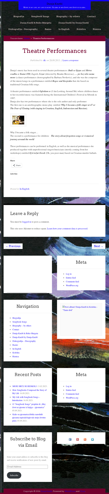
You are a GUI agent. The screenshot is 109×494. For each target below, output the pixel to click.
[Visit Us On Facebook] (70, 442)
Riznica (97, 29)
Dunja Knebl (54, 3)
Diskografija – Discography (23, 29)
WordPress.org (72, 285)
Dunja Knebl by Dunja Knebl (73, 23)
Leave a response (71, 60)
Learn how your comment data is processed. (67, 228)
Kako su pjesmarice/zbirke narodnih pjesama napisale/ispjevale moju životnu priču (29, 417)
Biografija (18, 16)
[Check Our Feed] (85, 442)
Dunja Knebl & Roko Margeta (35, 23)
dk (44, 60)
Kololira (81, 29)
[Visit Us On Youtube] (77, 442)
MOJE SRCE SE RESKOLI (24, 386)
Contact (91, 16)
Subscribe (14, 475)
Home (27, 38)
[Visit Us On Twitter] (92, 442)
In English (64, 29)
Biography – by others (68, 16)
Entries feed (71, 277)
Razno (48, 29)
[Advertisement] (27, 275)
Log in (69, 273)
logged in (26, 221)
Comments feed (72, 281)
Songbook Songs (40, 16)
